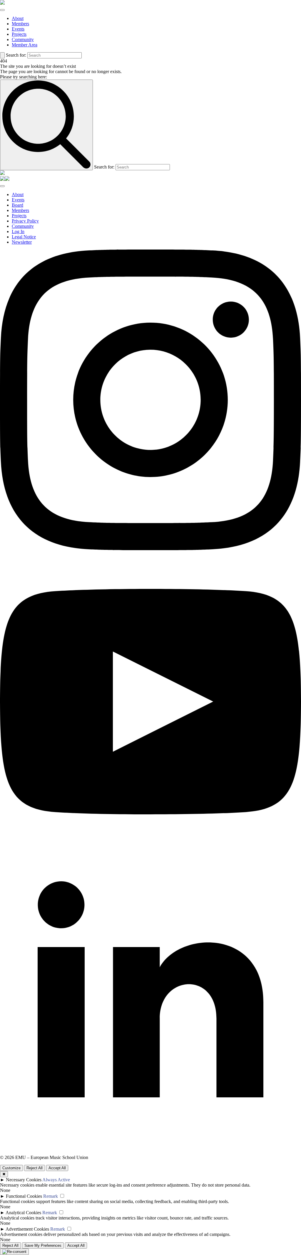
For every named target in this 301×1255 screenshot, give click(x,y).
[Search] (2, 55)
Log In (18, 231)
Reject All (34, 1168)
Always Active (56, 1179)
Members (20, 23)
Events (18, 28)
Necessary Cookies (23, 1179)
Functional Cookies (24, 1196)
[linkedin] (150, 1152)
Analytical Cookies (23, 1212)
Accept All (57, 1168)
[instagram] (150, 548)
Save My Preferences (42, 1245)
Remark (50, 1196)
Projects (19, 34)
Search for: (16, 55)
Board (17, 205)
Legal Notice (24, 236)
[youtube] (150, 850)
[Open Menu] (2, 10)
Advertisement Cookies (27, 1229)
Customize (11, 1168)
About (18, 18)
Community (23, 39)
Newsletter (22, 242)
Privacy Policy (25, 220)
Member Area (24, 44)
